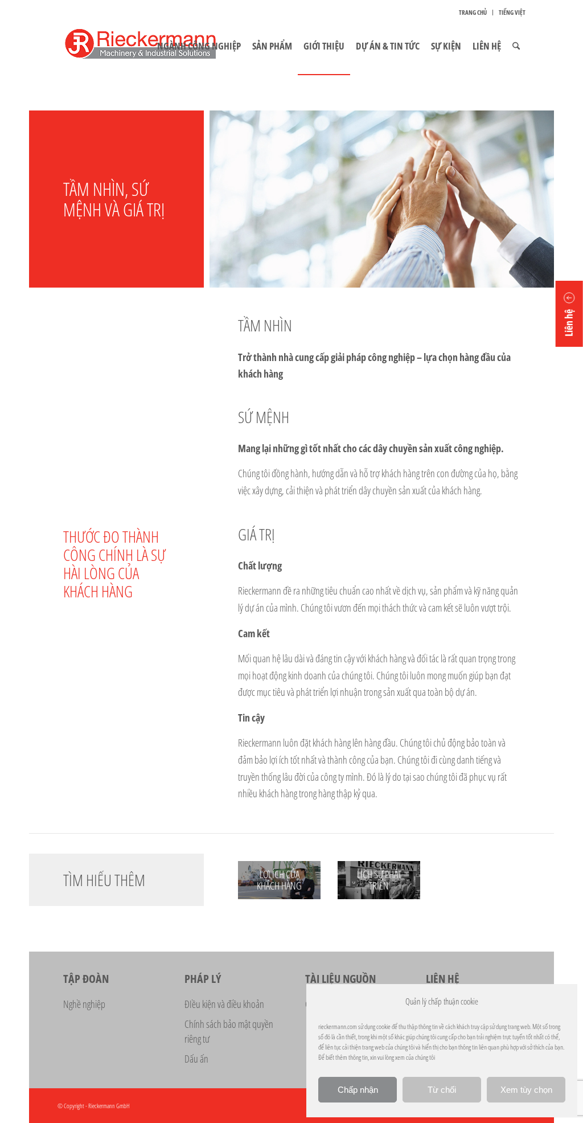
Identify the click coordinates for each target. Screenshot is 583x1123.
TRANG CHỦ (473, 12)
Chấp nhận (358, 1090)
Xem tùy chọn (526, 1090)
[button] (569, 314)
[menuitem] (473, 12)
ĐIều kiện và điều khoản (224, 1004)
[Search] (516, 46)
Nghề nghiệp (84, 1004)
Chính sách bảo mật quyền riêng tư (228, 1031)
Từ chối (442, 1090)
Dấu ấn (196, 1058)
